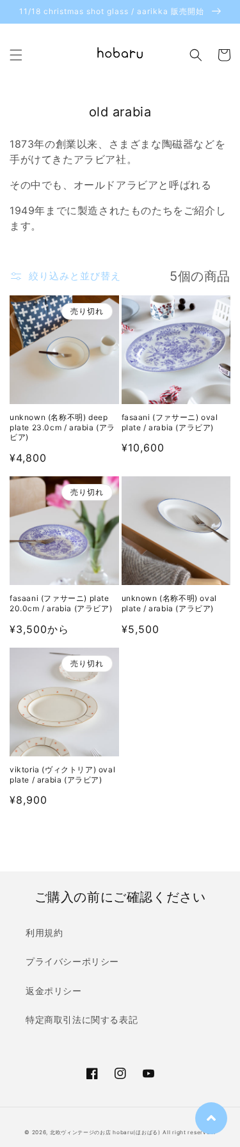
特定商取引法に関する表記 (82, 1019)
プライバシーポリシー (72, 961)
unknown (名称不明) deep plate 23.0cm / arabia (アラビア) (62, 427)
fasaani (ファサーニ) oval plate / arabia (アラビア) (170, 422)
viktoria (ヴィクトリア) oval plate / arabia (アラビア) (62, 774)
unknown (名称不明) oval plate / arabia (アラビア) (169, 603)
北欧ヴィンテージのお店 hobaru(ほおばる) (105, 1132)
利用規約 (44, 932)
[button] (16, 55)
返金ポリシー (54, 990)
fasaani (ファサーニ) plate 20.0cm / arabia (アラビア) (61, 603)
